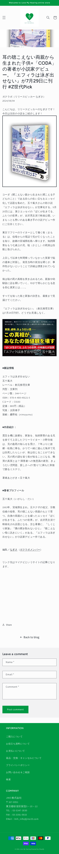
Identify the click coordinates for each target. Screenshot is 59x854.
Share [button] (9, 624)
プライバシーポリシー (18, 765)
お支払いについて (15, 750)
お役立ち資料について (18, 743)
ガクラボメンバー (30, 549)
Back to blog (31, 637)
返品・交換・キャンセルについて (23, 758)
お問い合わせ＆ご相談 (18, 772)
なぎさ (14, 549)
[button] (3, 17)
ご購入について (14, 736)
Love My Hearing (25, 849)
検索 (8, 779)
